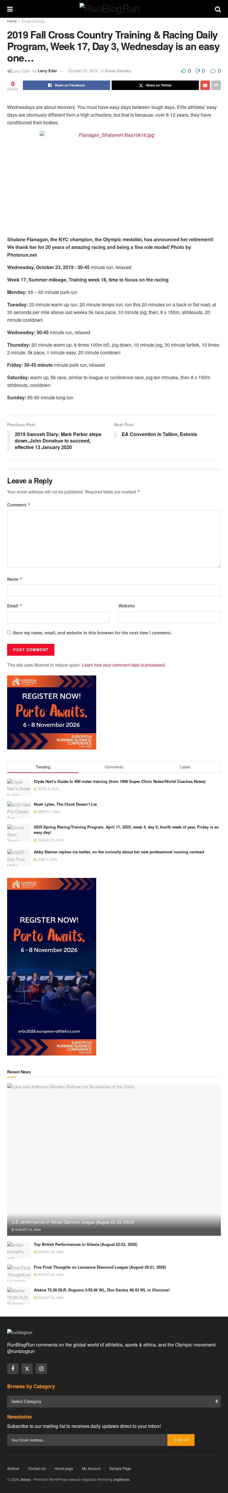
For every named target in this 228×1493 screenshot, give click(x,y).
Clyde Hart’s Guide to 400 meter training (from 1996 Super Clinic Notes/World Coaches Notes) (119, 781)
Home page (63, 1468)
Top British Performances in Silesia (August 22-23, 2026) (85, 1244)
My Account (91, 1468)
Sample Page (120, 1468)
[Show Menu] (10, 9)
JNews (25, 1479)
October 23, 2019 (83, 70)
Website (126, 606)
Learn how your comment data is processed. (124, 665)
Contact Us (37, 1468)
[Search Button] (218, 9)
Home (12, 20)
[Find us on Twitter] (27, 1368)
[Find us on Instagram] (41, 1368)
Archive (13, 1468)
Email (14, 606)
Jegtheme (121, 1479)
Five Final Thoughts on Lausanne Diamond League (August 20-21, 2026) (100, 1267)
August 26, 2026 (27, 1229)
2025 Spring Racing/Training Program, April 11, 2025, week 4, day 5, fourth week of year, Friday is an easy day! (126, 829)
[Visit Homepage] (114, 9)
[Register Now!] (51, 712)
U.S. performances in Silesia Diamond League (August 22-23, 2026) (73, 1222)
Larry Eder (47, 70)
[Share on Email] (205, 85)
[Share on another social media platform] (216, 85)
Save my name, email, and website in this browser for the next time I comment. (92, 633)
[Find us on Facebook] (12, 1368)
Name (15, 579)
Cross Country (33, 20)
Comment (19, 505)
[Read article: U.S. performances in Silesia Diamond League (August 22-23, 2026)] (114, 1159)
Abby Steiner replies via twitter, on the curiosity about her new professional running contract (119, 852)
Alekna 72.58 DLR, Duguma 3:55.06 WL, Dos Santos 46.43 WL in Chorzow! (102, 1290)
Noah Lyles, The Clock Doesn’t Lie (65, 804)
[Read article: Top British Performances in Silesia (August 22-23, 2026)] (19, 1250)
